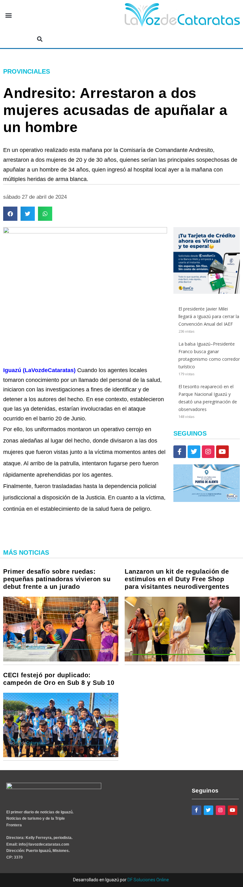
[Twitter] (194, 451)
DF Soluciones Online (148, 879)
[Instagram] (208, 451)
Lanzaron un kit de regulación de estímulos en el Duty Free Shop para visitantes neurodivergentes (177, 579)
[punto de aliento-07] (206, 500)
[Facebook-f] (179, 451)
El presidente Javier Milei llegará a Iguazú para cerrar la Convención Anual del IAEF (208, 316)
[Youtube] (222, 451)
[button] (8, 15)
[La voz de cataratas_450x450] (206, 292)
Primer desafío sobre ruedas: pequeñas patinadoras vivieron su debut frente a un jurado (56, 579)
